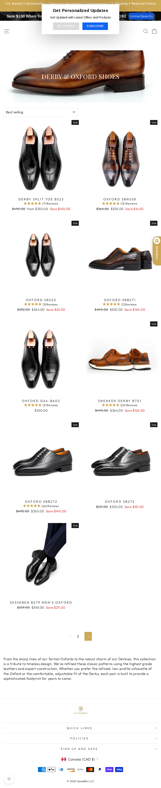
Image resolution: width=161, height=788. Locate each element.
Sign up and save (79, 748)
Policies (79, 738)
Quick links (79, 728)
